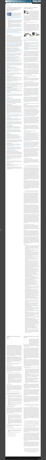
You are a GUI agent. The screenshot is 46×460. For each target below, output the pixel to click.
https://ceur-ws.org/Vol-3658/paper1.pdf (14, 48)
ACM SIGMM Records (13, 2)
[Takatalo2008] (35, 42)
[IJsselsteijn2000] (25, 27)
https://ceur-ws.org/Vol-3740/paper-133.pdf (14, 126)
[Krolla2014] (36, 151)
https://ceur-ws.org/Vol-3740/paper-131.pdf (14, 118)
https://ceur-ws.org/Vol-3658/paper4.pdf (14, 67)
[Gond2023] (29, 141)
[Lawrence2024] (35, 136)
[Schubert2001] (25, 40)
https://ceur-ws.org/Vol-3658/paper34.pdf (14, 57)
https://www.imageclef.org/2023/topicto (14, 165)
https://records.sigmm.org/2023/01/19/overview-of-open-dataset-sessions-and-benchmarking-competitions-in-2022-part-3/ (14, 17)
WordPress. (27, 458)
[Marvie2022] (32, 114)
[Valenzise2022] (36, 28)
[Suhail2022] (25, 138)
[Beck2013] (37, 133)
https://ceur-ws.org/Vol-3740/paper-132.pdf (14, 105)
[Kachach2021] (27, 66)
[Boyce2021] (25, 113)
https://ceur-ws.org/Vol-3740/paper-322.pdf (14, 151)
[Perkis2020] (28, 47)
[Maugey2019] (25, 152)
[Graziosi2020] (25, 114)
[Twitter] (0, 230)
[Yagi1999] (25, 98)
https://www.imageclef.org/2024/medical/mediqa (15, 128)
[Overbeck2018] (26, 117)
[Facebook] (0, 229)
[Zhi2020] (30, 140)
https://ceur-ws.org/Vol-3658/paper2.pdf (14, 76)
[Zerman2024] (25, 72)
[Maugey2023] (27, 98)
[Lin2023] (24, 142)
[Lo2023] (33, 153)
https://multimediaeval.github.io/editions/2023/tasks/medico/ (16, 52)
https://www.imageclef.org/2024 (17, 101)
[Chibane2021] (30, 142)
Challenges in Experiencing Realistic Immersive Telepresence (30, 8)
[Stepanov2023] (30, 112)
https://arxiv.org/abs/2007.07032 (34, 304)
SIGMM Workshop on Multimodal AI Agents (13, 337)
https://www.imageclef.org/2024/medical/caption (15, 113)
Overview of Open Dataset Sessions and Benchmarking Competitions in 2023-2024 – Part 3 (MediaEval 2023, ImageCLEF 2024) (14, 9)
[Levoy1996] (34, 91)
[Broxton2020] (30, 137)
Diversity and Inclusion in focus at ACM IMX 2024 (31, 337)
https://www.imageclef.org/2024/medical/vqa (14, 120)
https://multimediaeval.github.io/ (19, 36)
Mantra (25, 458)
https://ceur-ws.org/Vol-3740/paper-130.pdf (14, 134)
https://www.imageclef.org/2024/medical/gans (14, 138)
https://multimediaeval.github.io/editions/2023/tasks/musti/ (16, 61)
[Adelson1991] (32, 89)
